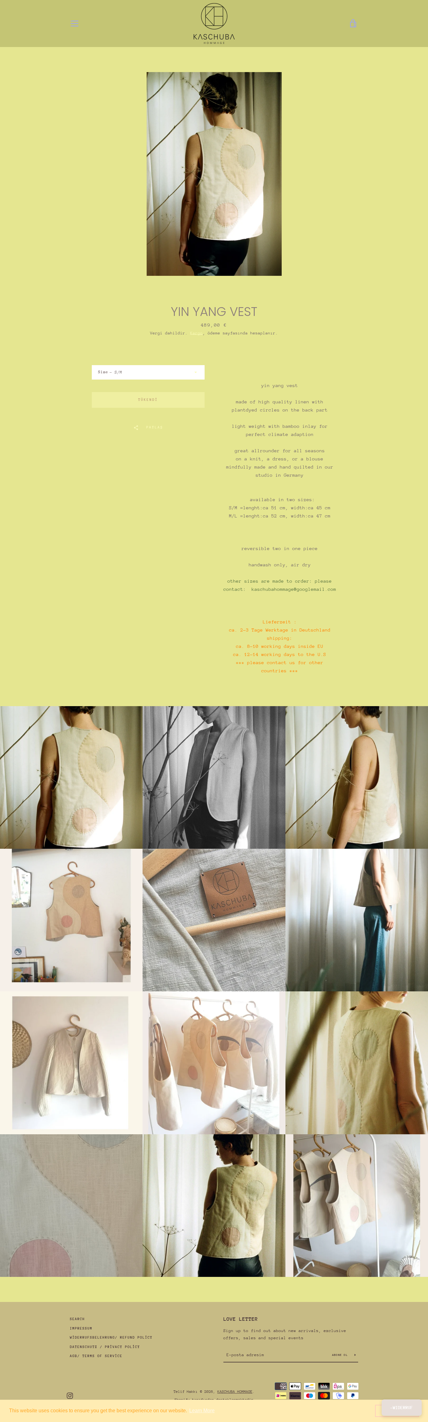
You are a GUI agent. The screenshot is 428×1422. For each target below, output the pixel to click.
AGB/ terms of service (96, 1356)
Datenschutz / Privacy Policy (105, 1347)
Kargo (196, 333)
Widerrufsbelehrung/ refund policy (111, 1337)
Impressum (81, 1328)
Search (77, 1319)
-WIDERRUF (401, 1407)
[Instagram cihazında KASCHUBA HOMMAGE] (70, 1395)
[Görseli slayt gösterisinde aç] (214, 174)
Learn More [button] (202, 1410)
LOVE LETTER (240, 1319)
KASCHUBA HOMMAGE (235, 1391)
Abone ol (341, 1354)
